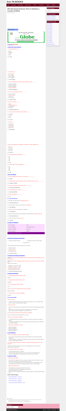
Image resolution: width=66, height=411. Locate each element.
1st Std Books (49, 23)
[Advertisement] (26, 21)
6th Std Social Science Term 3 (37, 399)
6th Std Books (11, 398)
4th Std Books (49, 29)
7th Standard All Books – (15, 380)
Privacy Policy (54, 409)
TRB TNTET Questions (51, 18)
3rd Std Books (49, 27)
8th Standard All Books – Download (15, 378)
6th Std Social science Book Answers (14, 399)
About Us (44, 409)
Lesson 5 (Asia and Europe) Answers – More (17, 382)
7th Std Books (49, 36)
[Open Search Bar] (58, 5)
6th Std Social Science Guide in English (26, 399)
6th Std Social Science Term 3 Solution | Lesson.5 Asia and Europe (19, 400)
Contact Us (49, 409)
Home (58, 409)
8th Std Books (49, 38)
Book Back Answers (50, 44)
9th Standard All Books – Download (15, 376)
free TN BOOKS (15, 2)
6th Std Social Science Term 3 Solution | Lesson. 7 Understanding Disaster (20, 401)
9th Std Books (49, 40)
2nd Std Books (49, 25)
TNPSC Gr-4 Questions (51, 16)
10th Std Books (50, 42)
